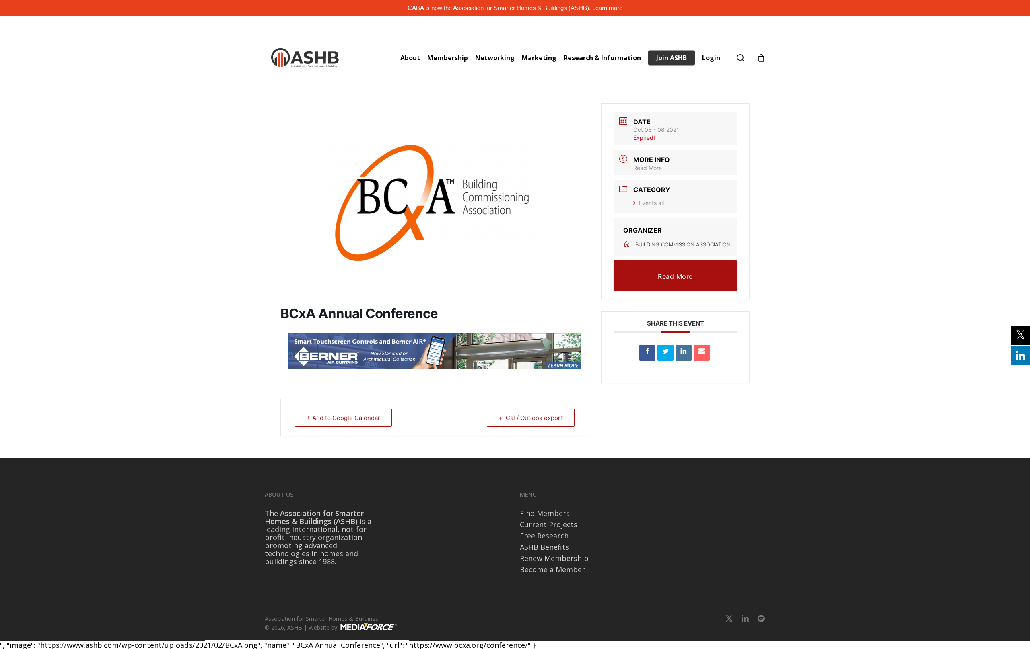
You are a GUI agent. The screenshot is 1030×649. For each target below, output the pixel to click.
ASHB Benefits (544, 547)
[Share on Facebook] (647, 353)
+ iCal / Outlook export (531, 418)
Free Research (544, 536)
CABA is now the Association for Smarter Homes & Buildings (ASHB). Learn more (515, 7)
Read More (647, 167)
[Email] (702, 353)
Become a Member (552, 569)
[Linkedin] (684, 353)
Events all (651, 202)
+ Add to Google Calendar (343, 418)
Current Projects (548, 524)
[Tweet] (665, 353)
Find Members (545, 513)
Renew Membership (554, 558)
